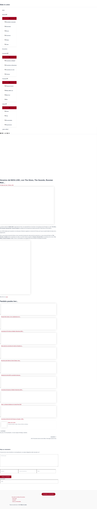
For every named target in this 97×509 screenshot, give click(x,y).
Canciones (8, 35)
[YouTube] (7, 133)
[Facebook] (2, 133)
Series (7, 111)
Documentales (9, 120)
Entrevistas (8, 26)
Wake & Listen (5, 4)
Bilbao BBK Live (9, 90)
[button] (6, 15)
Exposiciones (9, 124)
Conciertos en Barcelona (11, 65)
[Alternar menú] (9, 18)
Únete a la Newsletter (16, 501)
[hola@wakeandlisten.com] (8, 133)
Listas (7, 44)
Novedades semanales (11, 22)
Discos (7, 31)
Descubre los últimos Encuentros (18, 497)
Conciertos (4, 53)
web (7, 296)
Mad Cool (8, 95)
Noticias (4, 14)
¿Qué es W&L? (5, 129)
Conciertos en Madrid (10, 60)
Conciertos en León (10, 69)
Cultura (3, 104)
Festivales (4, 78)
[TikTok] (5, 133)
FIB (6, 99)
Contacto (14, 500)
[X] (3, 133)
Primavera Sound (9, 86)
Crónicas (8, 74)
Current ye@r (2, 478)
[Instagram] (0, 133)
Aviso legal (14, 498)
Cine (7, 115)
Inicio (3, 10)
